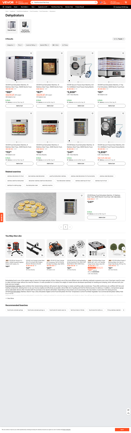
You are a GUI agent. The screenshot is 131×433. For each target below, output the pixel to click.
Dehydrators (52, 11)
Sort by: (116, 39)
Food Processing (34, 11)
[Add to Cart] (22, 255)
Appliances (12, 11)
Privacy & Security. (66, 429)
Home (7, 11)
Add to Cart (19, 106)
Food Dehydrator (15, 291)
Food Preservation (43, 11)
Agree (122, 429)
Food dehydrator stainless (13, 286)
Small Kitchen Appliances (22, 11)
